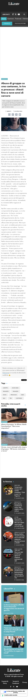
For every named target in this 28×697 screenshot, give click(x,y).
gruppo (5, 387)
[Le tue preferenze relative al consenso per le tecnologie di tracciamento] (2, 695)
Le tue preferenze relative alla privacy (15, 691)
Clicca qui (5, 373)
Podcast (18, 19)
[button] (10, 687)
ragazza (15, 391)
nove (4, 394)
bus (4, 398)
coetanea (19, 398)
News (4, 19)
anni (22, 394)
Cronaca (7, 23)
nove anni (15, 387)
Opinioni (10, 19)
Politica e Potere (20, 23)
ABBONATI (6, 14)
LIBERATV (9, 111)
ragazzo (6, 391)
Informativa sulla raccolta (9, 695)
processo (14, 394)
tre (11, 398)
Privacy (24, 682)
